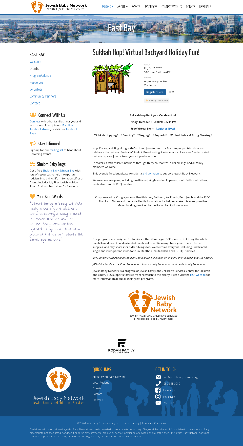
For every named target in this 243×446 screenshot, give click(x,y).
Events (136, 7)
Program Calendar (41, 76)
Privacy (135, 423)
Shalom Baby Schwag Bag (59, 170)
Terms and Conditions (154, 423)
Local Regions (101, 382)
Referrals (205, 7)
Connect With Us (172, 7)
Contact (35, 103)
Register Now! (165, 128)
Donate (190, 7)
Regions (106, 7)
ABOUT (121, 7)
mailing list (56, 150)
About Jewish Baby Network (109, 377)
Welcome (35, 62)
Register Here (154, 92)
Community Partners (43, 96)
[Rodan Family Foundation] (121, 346)
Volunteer (36, 89)
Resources (151, 7)
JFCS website (198, 275)
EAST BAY (37, 54)
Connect (35, 121)
